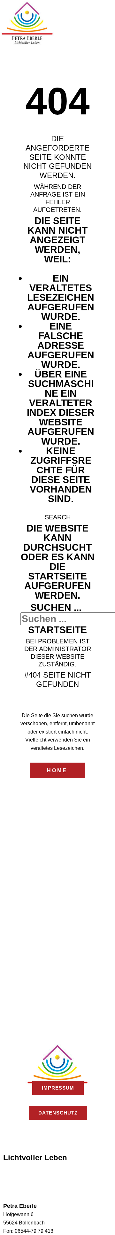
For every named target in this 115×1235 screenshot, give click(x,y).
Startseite (57, 630)
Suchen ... (55, 607)
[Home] (27, 23)
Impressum (58, 1088)
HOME (57, 770)
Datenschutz (58, 1112)
